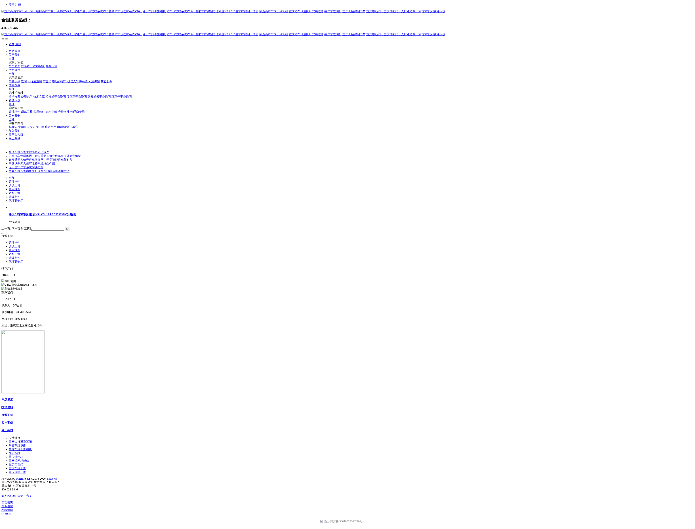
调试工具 (14, 185)
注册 (18, 4)
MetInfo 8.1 (23, 478)
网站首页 (14, 50)
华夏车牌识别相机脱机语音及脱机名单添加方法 (39, 171)
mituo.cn (52, 478)
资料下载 (14, 193)
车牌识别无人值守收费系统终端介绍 (32, 163)
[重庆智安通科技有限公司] (347, 11)
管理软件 (14, 181)
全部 (11, 58)
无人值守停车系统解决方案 (26, 167)
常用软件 (14, 189)
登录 (11, 4)
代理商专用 (16, 200)
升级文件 (14, 196)
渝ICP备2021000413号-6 (16, 495)
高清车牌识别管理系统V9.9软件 (29, 152)
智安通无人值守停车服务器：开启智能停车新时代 (40, 159)
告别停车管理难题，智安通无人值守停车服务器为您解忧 (45, 155)
